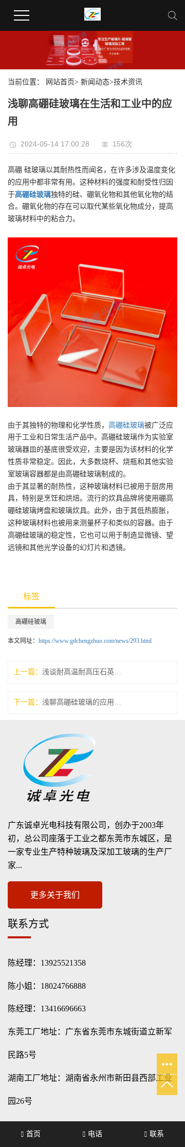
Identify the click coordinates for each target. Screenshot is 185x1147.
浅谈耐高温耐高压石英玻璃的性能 (81, 672)
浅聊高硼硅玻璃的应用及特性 (81, 702)
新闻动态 (95, 82)
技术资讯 (128, 82)
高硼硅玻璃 (126, 425)
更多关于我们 (55, 895)
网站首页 (60, 82)
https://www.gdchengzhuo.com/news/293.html (95, 640)
